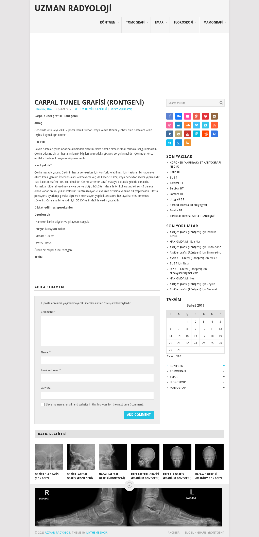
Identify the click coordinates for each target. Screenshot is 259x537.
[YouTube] (187, 134)
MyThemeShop (96, 532)
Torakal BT (176, 183)
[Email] (178, 142)
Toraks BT (176, 210)
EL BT (173, 177)
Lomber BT (177, 194)
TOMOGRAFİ (135, 22)
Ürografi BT (177, 199)
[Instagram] (214, 116)
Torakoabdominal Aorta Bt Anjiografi (192, 215)
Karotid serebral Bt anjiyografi (188, 204)
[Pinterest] (205, 116)
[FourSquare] (196, 134)
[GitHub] (178, 134)
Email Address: (51, 370)
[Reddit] (205, 134)
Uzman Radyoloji (72, 8)
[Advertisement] (129, 63)
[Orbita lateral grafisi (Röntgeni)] (81, 457)
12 (220, 328)
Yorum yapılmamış (121, 108)
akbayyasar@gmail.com (184, 273)
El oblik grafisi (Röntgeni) (204, 532)
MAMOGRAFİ (213, 22)
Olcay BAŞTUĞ (43, 108)
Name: (46, 352)
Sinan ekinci (214, 247)
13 (170, 335)
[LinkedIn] (178, 125)
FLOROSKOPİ (183, 22)
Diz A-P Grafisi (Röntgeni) (186, 269)
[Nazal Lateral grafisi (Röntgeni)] (113, 457)
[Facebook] (169, 116)
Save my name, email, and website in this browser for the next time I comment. (95, 404)
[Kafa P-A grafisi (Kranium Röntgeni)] (177, 457)
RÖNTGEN (107, 22)
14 (178, 335)
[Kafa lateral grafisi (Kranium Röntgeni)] (145, 457)
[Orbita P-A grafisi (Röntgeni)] (49, 457)
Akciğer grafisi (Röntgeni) (185, 232)
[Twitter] (196, 125)
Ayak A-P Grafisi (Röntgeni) (187, 258)
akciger (173, 532)
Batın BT (175, 172)
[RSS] (187, 142)
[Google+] (196, 116)
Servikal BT (177, 188)
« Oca (169, 355)
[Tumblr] (169, 134)
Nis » (179, 355)
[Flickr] (187, 116)
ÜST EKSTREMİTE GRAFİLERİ (91, 108)
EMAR (159, 22)
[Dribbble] (169, 125)
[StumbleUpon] (214, 125)
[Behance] (178, 116)
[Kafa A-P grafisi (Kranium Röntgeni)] (209, 457)
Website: (46, 388)
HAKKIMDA (177, 241)
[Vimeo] (205, 125)
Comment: (48, 312)
